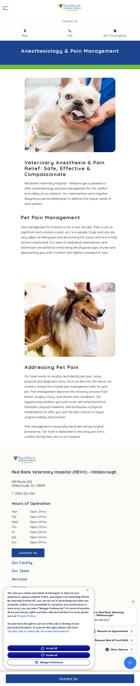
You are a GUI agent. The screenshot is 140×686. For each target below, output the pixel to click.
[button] (5, 8)
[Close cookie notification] (87, 589)
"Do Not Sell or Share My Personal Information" (38, 631)
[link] (70, 7)
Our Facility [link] (22, 562)
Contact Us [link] (28, 553)
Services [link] (19, 579)
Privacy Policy (26, 616)
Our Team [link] (20, 571)
